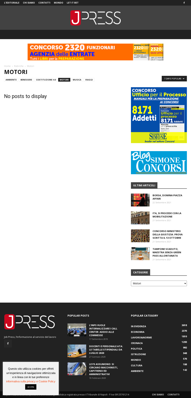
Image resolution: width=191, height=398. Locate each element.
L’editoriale (11, 2)
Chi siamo (29, 2)
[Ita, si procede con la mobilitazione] (140, 217)
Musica (77, 79)
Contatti (44, 2)
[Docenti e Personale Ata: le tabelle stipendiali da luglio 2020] (77, 351)
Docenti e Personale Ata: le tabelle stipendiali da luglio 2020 (106, 350)
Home (7, 66)
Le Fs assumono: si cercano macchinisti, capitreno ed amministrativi (103, 369)
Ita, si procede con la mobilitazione (167, 214)
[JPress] (95, 18)
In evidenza (138, 326)
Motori (64, 79)
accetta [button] (30, 387)
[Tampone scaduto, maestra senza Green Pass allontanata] (140, 253)
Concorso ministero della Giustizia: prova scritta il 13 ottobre (168, 234)
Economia (137, 332)
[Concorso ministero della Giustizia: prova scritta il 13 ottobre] (140, 235)
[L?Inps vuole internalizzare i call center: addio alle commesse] (77, 329)
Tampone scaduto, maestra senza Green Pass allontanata (167, 252)
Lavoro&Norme (141, 337)
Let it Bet (73, 2)
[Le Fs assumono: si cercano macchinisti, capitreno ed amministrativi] (77, 368)
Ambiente (11, 79)
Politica (136, 348)
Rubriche (19, 66)
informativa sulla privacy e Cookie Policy (30, 381)
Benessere (26, 79)
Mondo (58, 2)
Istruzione (138, 354)
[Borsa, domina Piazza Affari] (140, 200)
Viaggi (89, 79)
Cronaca (137, 343)
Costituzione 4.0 (46, 79)
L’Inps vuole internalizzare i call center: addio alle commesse (103, 330)
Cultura (136, 365)
